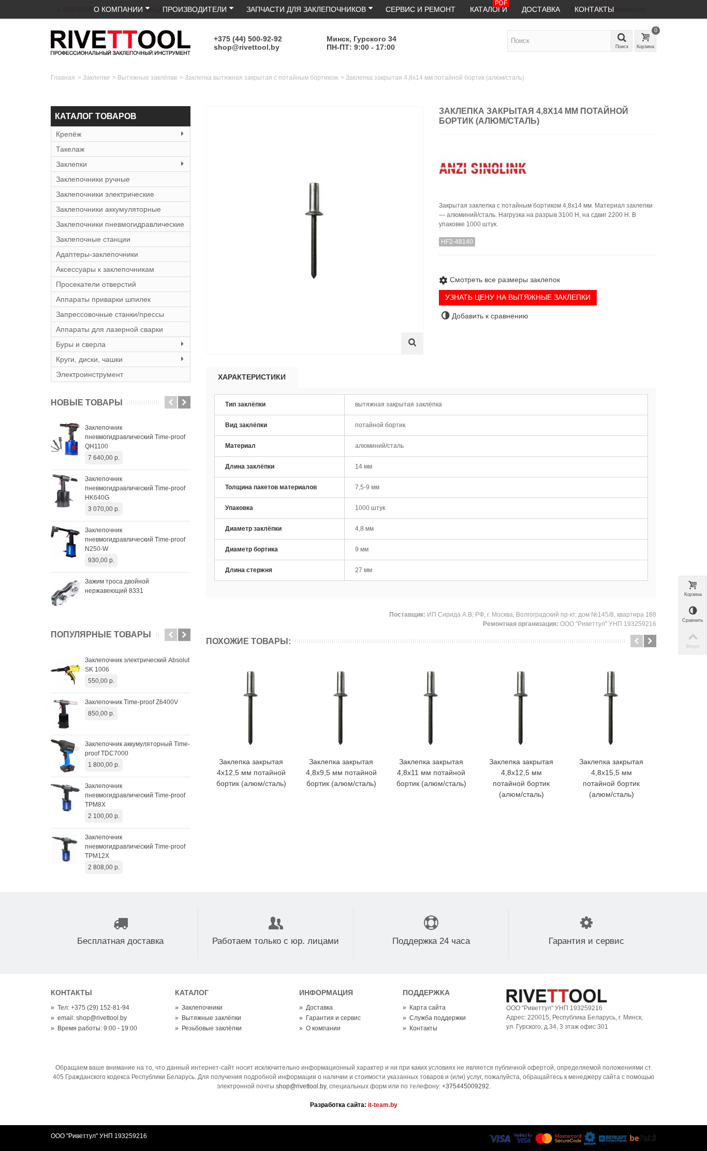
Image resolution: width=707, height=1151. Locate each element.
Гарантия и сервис (330, 1018)
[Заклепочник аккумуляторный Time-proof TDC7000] (65, 756)
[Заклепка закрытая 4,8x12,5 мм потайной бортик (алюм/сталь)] (521, 708)
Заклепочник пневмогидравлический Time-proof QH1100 (135, 437)
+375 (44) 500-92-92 (248, 39)
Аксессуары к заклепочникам (105, 269)
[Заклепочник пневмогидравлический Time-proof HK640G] (65, 490)
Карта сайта (424, 1007)
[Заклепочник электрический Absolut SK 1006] (65, 672)
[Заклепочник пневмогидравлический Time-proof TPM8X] (65, 797)
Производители (195, 9)
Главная (63, 77)
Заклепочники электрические (105, 194)
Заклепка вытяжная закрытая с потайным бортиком (261, 77)
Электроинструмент (89, 374)
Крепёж (68, 134)
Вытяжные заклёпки (147, 77)
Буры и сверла (81, 344)
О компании (118, 9)
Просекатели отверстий (96, 284)
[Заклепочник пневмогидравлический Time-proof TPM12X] (65, 849)
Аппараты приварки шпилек (103, 299)
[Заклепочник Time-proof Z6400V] (65, 714)
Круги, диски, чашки (89, 359)
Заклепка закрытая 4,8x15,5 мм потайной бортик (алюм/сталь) (611, 777)
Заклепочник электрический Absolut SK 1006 (137, 665)
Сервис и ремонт (420, 9)
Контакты (594, 9)
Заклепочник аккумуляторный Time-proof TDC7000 (137, 748)
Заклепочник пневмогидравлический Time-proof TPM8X (135, 795)
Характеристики (252, 377)
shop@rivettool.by (246, 47)
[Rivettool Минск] (120, 42)
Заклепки (96, 77)
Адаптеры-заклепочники (97, 254)
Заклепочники (199, 1007)
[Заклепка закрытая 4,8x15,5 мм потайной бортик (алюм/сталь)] (611, 708)
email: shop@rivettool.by (89, 1018)
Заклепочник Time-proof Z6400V (131, 702)
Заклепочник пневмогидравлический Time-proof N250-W (135, 539)
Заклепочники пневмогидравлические (120, 224)
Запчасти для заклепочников (306, 9)
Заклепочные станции (93, 239)
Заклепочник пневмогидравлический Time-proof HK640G (135, 488)
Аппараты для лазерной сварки (109, 329)
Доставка (541, 9)
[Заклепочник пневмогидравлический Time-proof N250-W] (65, 542)
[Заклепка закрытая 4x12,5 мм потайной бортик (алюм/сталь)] (251, 708)
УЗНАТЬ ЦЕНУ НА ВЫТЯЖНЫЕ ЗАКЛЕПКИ (518, 297)
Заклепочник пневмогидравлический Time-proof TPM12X (135, 846)
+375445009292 (465, 1086)
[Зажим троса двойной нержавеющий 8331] (65, 593)
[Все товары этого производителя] (547, 164)
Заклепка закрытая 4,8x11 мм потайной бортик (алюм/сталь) (431, 772)
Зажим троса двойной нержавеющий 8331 (117, 586)
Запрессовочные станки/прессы (110, 314)
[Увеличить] (412, 343)
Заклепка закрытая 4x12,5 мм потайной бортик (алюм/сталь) (251, 772)
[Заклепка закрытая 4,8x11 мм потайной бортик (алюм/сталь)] (431, 708)
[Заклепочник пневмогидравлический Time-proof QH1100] (65, 439)
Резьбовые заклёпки (208, 1028)
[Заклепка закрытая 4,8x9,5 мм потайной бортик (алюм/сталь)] (341, 708)
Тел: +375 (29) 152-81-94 (90, 1007)
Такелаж (70, 149)
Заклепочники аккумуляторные (108, 209)
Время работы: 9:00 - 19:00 (94, 1028)
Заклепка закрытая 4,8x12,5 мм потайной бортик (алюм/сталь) (521, 777)
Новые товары (87, 402)
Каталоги (488, 6)
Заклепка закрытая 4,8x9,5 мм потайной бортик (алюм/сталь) (341, 772)
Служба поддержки (434, 1018)
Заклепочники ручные (93, 179)
